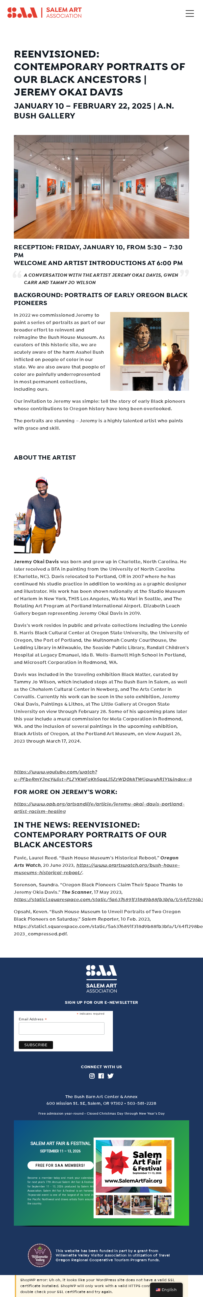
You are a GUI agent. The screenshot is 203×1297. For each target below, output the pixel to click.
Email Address (33, 1019)
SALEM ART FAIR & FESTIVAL (60, 1143)
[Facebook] (101, 1076)
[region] (101, 1176)
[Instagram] (92, 1076)
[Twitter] (110, 1076)
